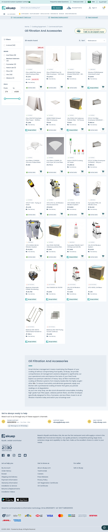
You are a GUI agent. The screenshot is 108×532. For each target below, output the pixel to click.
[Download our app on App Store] (22, 500)
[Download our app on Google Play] (8, 500)
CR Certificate (43, 486)
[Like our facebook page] (4, 455)
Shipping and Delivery (9, 477)
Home (27, 27)
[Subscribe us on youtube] (21, 455)
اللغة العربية (102, 2)
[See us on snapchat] (26, 455)
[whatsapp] (104, 527)
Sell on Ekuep (78, 468)
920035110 (11, 422)
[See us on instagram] (15, 455)
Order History (6, 471)
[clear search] (50, 8)
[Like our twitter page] (9, 455)
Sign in (94, 8)
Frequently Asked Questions (59, 2)
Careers (40, 474)
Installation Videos (8, 492)
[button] (91, 2)
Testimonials (42, 471)
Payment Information (10, 480)
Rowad (4, 474)
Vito (34, 383)
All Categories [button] (11, 14)
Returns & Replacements (11, 489)
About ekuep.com (44, 468)
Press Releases (43, 477)
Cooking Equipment (39, 27)
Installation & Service (9, 486)
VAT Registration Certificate (48, 483)
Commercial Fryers (56, 27)
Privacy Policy (42, 480)
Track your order (78, 2)
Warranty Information (10, 483)
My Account (6, 468)
